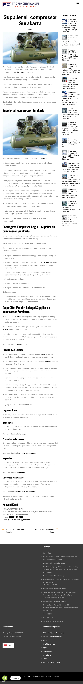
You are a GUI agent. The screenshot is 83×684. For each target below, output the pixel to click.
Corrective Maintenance (26, 492)
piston (43, 354)
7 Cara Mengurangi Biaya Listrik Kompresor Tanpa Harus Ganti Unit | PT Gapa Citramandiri (70, 113)
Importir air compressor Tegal (44, 530)
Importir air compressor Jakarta (16, 530)
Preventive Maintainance (26, 453)
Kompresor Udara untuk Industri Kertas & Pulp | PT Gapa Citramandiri (70, 155)
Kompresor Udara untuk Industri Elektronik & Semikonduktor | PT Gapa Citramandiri (71, 206)
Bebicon (45, 640)
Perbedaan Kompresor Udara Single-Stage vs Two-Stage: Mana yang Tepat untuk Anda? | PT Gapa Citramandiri (70, 129)
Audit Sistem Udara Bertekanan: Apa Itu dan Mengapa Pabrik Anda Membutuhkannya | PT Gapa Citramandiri (71, 180)
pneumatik (45, 158)
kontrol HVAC (45, 262)
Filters (45, 659)
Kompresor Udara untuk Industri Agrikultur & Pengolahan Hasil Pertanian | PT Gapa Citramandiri (71, 69)
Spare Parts (47, 655)
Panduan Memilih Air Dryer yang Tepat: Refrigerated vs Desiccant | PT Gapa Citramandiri (70, 55)
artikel (30, 30)
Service (25, 405)
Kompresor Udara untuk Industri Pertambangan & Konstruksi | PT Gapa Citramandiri (69, 221)
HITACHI (6, 329)
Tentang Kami (21, 344)
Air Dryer (48, 361)
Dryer (45, 647)
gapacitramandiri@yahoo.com (19, 520)
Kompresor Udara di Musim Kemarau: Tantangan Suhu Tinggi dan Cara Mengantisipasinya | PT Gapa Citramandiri (70, 98)
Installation (21, 434)
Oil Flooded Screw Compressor (53, 633)
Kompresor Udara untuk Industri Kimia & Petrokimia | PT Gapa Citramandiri (71, 143)
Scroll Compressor (49, 644)
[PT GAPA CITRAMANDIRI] (21, 6)
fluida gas (20, 72)
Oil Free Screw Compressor (52, 636)
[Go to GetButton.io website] (5, 682)
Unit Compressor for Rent (51, 662)
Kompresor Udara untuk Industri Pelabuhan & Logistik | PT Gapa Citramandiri (71, 193)
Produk (15, 405)
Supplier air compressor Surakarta (30, 20)
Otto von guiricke (22, 186)
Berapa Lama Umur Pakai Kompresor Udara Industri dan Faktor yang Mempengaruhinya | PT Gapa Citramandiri (71, 41)
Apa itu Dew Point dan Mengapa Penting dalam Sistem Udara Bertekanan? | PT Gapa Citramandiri (70, 83)
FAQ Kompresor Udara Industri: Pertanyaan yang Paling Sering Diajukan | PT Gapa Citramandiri (71, 167)
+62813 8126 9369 (15, 517)
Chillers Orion (47, 651)
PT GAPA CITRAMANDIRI (34, 676)
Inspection (21, 472)
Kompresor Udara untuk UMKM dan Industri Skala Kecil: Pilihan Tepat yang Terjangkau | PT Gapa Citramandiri (69, 26)
